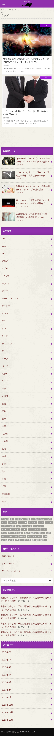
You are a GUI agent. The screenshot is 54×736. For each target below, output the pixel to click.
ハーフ (5, 358)
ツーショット (38, 526)
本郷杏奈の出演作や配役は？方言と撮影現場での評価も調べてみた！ (32, 217)
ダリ (4, 321)
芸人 (4, 471)
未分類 (5, 433)
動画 (48, 533)
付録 (4, 388)
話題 (4, 486)
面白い (43, 540)
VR (3, 253)
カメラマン (33, 522)
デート (5, 351)
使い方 (27, 533)
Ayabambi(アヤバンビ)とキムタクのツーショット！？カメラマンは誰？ (33, 161)
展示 (4, 418)
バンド (5, 366)
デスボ (17, 529)
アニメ (5, 261)
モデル (5, 373)
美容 (4, 463)
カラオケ (6, 283)
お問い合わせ (8, 556)
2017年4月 (7, 674)
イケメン (6, 276)
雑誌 (4, 501)
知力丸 (4, 540)
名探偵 (9, 536)
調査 (37, 540)
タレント (6, 313)
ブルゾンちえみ (34, 529)
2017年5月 (7, 667)
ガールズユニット (10, 298)
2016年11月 (7, 712)
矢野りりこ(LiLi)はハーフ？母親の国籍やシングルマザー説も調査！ (33, 189)
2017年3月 (7, 682)
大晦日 (5, 396)
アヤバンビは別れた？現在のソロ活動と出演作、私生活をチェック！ (32, 175)
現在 (39, 536)
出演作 (33, 533)
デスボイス (7, 343)
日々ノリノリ (16, 732)
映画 (4, 426)
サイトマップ (8, 563)
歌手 (29, 536)
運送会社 (6, 494)
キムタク (48, 522)
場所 (15, 536)
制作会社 (41, 533)
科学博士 (19, 540)
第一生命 (27, 540)
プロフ (44, 529)
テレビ (5, 336)
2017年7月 (7, 652)
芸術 (4, 478)
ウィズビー (23, 522)
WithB (27, 519)
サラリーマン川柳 (8, 526)
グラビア (6, 306)
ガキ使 (5, 291)
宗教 (4, 411)
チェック (28, 526)
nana (4, 246)
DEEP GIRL (19, 519)
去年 (3, 536)
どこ (49, 519)
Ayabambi (5, 519)
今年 (10, 533)
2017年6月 (7, 659)
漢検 (34, 536)
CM (3, 238)
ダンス (5, 328)
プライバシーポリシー (12, 571)
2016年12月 (7, 704)
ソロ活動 (20, 526)
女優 (4, 403)
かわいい (43, 519)
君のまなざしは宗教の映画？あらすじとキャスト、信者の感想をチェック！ (32, 203)
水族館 (5, 441)
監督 (45, 536)
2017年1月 (7, 697)
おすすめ (34, 519)
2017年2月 (7, 689)
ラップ (5, 381)
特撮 (4, 456)
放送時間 (22, 536)
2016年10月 (7, 719)
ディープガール (7, 529)
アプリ (5, 268)
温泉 (4, 448)
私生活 (11, 540)
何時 (20, 533)
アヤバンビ (13, 522)
